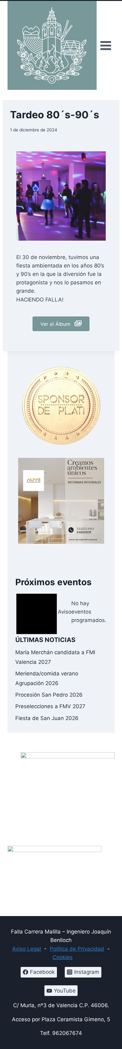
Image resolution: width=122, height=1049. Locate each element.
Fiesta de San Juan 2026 (47, 718)
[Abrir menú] (105, 45)
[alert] (61, 612)
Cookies (63, 957)
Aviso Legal (26, 949)
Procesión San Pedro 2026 (49, 695)
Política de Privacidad (77, 949)
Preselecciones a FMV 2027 (50, 706)
